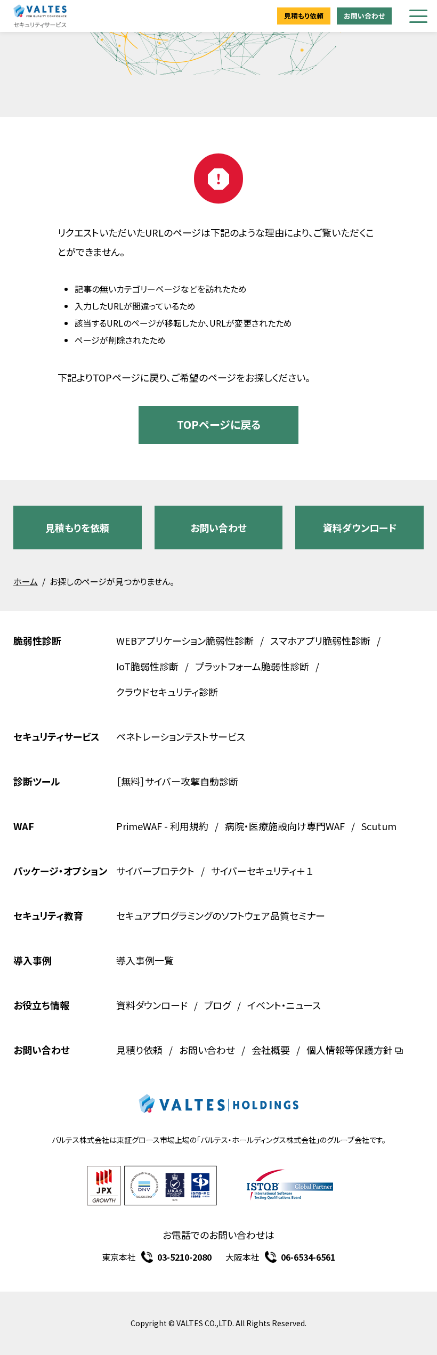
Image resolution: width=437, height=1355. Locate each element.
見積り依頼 (139, 1050)
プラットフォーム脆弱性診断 (252, 666)
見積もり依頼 (303, 16)
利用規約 (189, 826)
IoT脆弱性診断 (147, 666)
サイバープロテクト (155, 871)
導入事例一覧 (145, 960)
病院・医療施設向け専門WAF (285, 826)
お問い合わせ (364, 16)
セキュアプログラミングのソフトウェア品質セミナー (220, 915)
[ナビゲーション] (418, 16)
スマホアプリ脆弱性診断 (320, 640)
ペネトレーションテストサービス (180, 736)
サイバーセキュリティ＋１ (262, 871)
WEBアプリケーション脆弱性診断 (185, 640)
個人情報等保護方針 (349, 1050)
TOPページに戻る (219, 424)
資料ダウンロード (359, 527)
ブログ (217, 1005)
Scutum (378, 826)
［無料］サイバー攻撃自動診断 (177, 781)
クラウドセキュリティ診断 (167, 692)
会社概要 (271, 1050)
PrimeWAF (139, 826)
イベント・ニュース (284, 1005)
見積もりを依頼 (77, 527)
